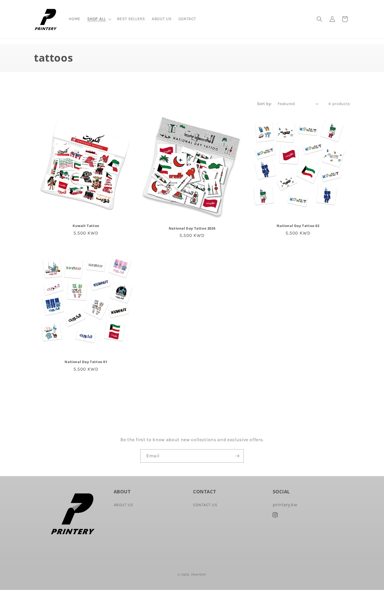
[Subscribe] (237, 456)
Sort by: (264, 103)
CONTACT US (205, 505)
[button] (98, 19)
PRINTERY (198, 574)
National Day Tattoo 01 (86, 362)
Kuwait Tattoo (86, 226)
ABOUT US (123, 505)
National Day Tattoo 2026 (192, 228)
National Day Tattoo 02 (298, 226)
